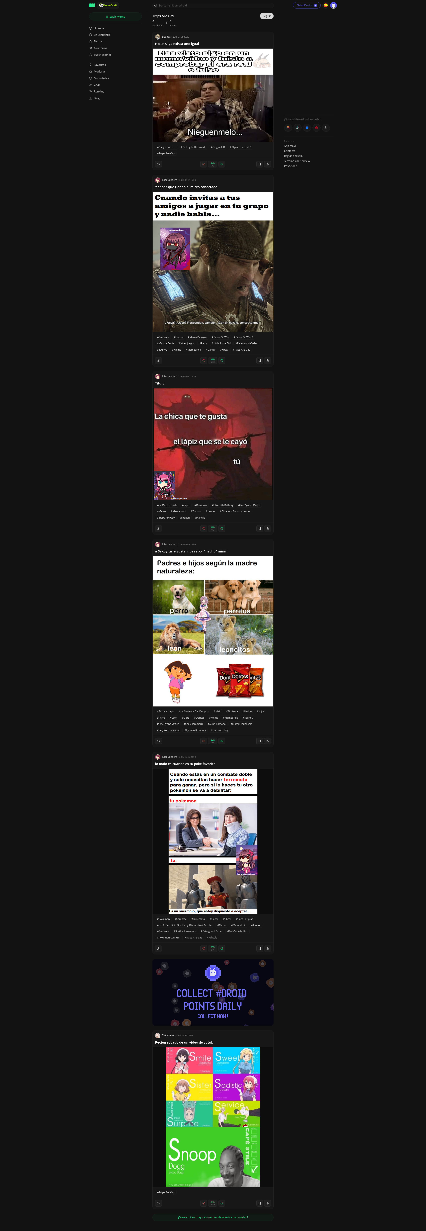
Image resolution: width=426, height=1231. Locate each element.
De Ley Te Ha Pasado (194, 147)
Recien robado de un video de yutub (184, 1042)
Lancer (179, 337)
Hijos (261, 711)
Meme (177, 349)
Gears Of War (221, 337)
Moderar (99, 71)
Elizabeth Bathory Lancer (236, 511)
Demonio (201, 505)
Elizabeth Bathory (223, 505)
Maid (218, 711)
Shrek (228, 919)
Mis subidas (101, 78)
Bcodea (166, 36)
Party (204, 343)
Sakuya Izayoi (166, 711)
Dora (186, 717)
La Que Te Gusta (168, 505)
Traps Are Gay (167, 153)
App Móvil (290, 146)
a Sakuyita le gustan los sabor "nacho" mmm (191, 551)
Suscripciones (102, 55)
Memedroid (194, 349)
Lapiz (187, 505)
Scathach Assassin (185, 931)
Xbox (225, 349)
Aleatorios (100, 48)
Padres (248, 711)
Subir (117, 16)
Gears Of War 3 (244, 337)
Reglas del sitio (293, 156)
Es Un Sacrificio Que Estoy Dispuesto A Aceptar (186, 925)
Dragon (185, 517)
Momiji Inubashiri (242, 723)
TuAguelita (168, 1035)
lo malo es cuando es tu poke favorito (185, 764)
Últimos (99, 28)
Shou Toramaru (194, 723)
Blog (97, 98)
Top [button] (96, 41)
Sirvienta (233, 711)
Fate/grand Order (247, 343)
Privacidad (290, 166)
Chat (97, 85)
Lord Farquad (245, 919)
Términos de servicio (297, 161)
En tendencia (102, 35)
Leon (174, 717)
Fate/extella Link (238, 931)
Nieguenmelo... (167, 147)
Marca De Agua (198, 337)
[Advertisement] (309, 62)
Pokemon (164, 919)
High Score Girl (222, 343)
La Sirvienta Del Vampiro (195, 711)
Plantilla (200, 517)
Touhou (163, 349)
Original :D (219, 147)
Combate (181, 919)
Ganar (214, 919)
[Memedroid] (92, 5)
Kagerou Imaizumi (169, 730)
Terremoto (199, 919)
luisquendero (169, 179)
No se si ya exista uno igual (177, 43)
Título (159, 383)
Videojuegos (188, 343)
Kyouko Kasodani (196, 730)
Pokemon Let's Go (169, 937)
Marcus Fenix (166, 343)
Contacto (290, 151)
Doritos (200, 717)
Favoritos (100, 65)
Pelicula (213, 937)
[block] (267, 164)
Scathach (164, 337)
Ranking (99, 91)
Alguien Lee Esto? (241, 147)
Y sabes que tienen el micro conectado (186, 187)
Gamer (211, 349)
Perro (162, 717)
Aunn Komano (217, 723)
